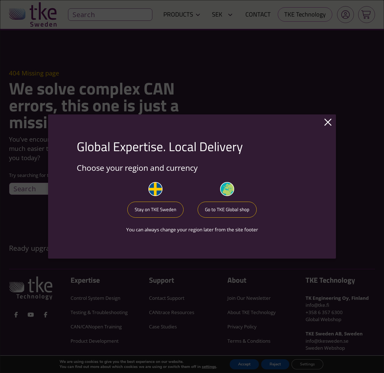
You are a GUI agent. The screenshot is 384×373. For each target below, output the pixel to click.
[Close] (328, 122)
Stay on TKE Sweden (155, 209)
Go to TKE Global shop (227, 209)
